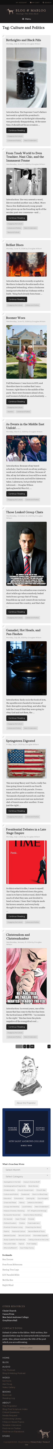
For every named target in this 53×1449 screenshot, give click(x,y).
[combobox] (26, 1170)
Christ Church (9, 1310)
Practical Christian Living (13, 1227)
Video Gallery (8, 1387)
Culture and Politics (14, 140)
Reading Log (8, 1398)
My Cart (35, 2)
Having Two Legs (10, 1269)
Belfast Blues (15, 245)
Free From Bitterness (12, 1264)
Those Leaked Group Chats (24, 512)
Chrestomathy (9, 1190)
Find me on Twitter (11, 1428)
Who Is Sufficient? (10, 1248)
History (21, 1202)
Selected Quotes (9, 1235)
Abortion (11, 412)
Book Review (33, 1186)
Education (7, 1198)
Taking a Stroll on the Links (38, 1240)
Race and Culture (13, 232)
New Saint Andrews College (15, 1317)
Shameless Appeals (40, 1235)
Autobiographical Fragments (14, 1186)
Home (6, 1358)
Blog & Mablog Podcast (13, 1373)
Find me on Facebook (13, 1431)
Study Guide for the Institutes (14, 1240)
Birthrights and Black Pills (23, 40)
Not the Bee (7, 1279)
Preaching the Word (33, 1227)
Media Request (9, 1415)
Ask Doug (7, 1384)
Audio (6, 1367)
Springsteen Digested (20, 741)
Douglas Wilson (33, 44)
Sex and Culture (24, 1235)
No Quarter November (12, 1215)
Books (6, 1392)
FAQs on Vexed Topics (13, 1422)
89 (32, 1046)
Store (6, 1436)
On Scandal (8, 1219)
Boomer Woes (15, 318)
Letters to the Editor (35, 1202)
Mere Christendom (30, 140)
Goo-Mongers (43, 1198)
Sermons (6, 1381)
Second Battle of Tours (36, 1231)
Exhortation (18, 1198)
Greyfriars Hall (9, 1320)
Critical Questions (10, 1412)
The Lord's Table (10, 1244)
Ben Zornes (7, 1259)
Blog (5, 1362)
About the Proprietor (26, 1103)
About (6, 1402)
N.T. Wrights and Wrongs (37, 1211)
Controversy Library (11, 1418)
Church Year (41, 1190)
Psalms (6, 1231)
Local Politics (27, 1207)
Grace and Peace (10, 1202)
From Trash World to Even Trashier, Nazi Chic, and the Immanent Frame (25, 156)
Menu (28, 19)
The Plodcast (8, 1370)
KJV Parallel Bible (10, 1274)
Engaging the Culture (15, 136)
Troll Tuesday (32, 1244)
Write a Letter (26, 1348)
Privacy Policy (36, 1442)
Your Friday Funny (27, 1248)
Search (48, 2)
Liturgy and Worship (11, 1207)
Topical (21, 1244)
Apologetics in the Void (12, 1182)
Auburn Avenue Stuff (31, 1182)
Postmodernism (34, 1223)
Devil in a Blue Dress (39, 1194)
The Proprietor (9, 1406)
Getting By (30, 1198)
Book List (6, 1395)
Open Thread (20, 1219)
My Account (21, 2)
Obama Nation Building (33, 1215)
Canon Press (8, 1313)
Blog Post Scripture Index (15, 1409)
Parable (31, 1219)
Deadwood (25, 1194)
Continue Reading (16, 130)
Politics (22, 1223)
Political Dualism (10, 1223)
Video (6, 1377)
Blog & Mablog (31, 10)
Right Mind (8, 1285)
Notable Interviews (11, 1425)
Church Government (25, 1190)
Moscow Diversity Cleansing (14, 1211)
